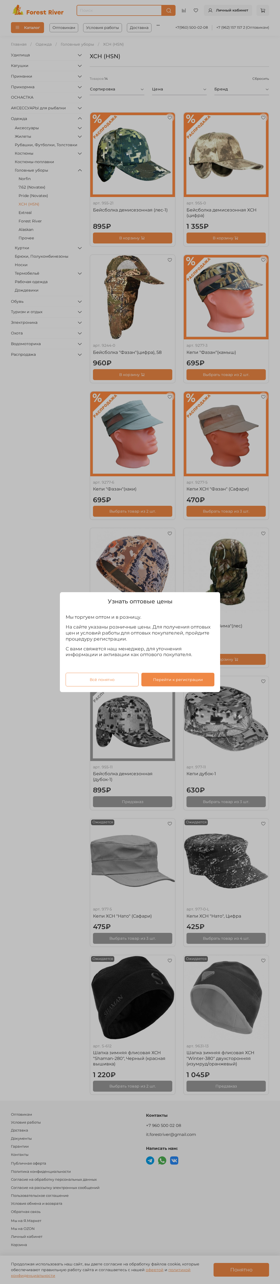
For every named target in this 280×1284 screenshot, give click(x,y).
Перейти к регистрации (178, 679)
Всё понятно (102, 679)
